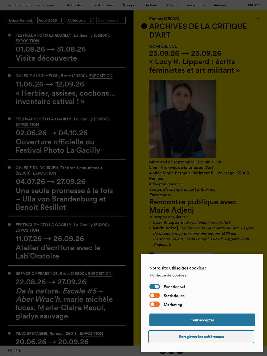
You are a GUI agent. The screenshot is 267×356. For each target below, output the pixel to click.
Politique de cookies (168, 275)
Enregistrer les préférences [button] (201, 336)
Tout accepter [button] (202, 320)
